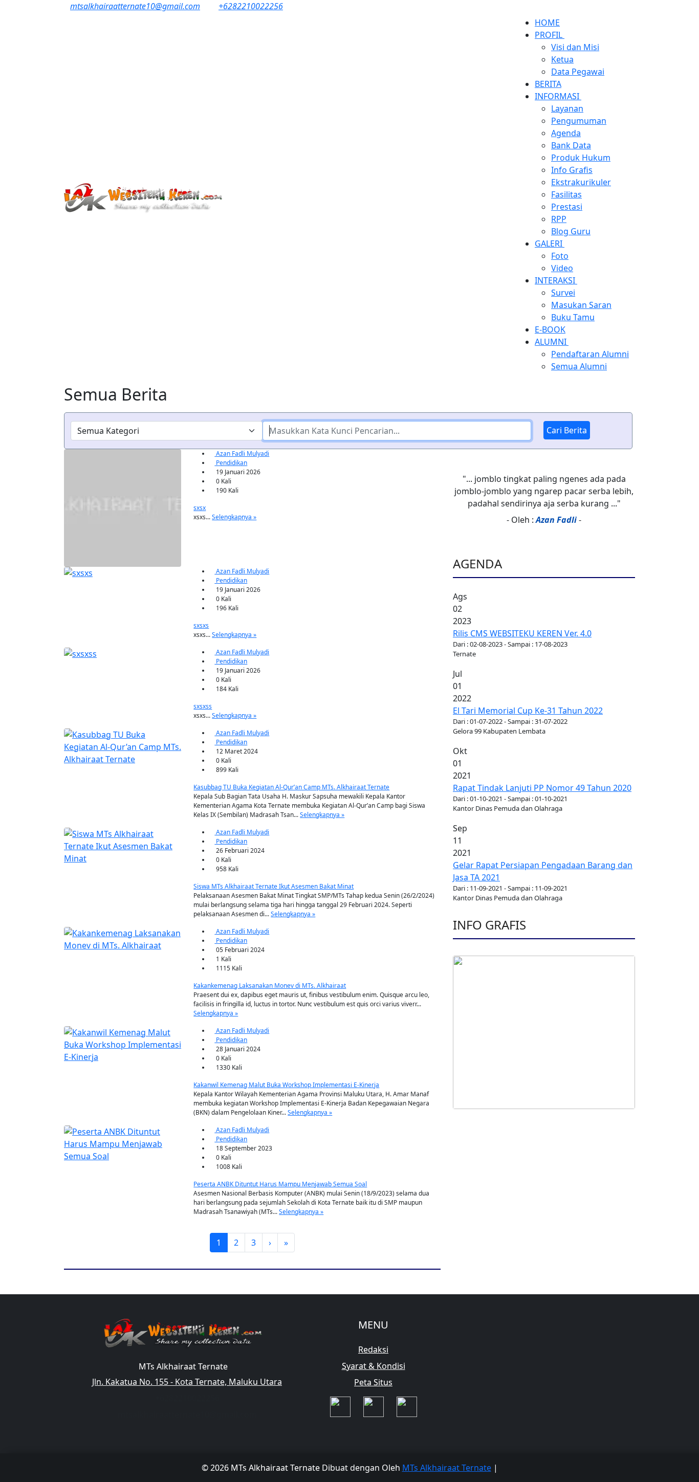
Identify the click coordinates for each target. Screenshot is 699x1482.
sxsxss (202, 706)
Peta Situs (373, 1382)
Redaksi (373, 1349)
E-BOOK (550, 329)
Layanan (567, 108)
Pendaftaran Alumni (590, 354)
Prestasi (566, 206)
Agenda (566, 133)
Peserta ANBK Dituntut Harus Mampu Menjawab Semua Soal (280, 1184)
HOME (547, 22)
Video (562, 268)
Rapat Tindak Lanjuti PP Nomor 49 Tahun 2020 (542, 787)
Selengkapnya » (234, 517)
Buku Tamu (573, 317)
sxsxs (201, 625)
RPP (558, 219)
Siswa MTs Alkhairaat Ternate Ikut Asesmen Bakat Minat (273, 886)
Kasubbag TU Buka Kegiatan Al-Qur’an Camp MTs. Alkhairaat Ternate (291, 787)
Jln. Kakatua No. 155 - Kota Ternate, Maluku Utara (187, 1381)
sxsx (199, 507)
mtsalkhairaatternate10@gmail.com (135, 6)
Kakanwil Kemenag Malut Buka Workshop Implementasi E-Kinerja (286, 1084)
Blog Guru (571, 231)
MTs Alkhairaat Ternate (446, 1467)
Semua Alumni (579, 366)
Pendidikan (230, 462)
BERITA (548, 84)
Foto (560, 255)
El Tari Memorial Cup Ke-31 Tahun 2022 (528, 710)
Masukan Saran (581, 305)
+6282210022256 (251, 6)
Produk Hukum (580, 157)
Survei (563, 292)
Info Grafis (572, 169)
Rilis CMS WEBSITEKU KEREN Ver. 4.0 (522, 633)
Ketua (562, 59)
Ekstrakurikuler (581, 182)
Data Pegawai (577, 71)
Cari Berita (567, 430)
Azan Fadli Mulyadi (241, 453)
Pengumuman (578, 120)
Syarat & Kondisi (373, 1366)
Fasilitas (566, 194)
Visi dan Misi (575, 47)
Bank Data (571, 145)
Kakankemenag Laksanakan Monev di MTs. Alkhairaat (269, 985)
